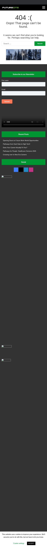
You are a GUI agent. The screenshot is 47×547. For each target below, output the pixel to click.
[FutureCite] (10, 7)
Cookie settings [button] (18, 543)
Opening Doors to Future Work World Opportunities (20, 140)
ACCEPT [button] (31, 543)
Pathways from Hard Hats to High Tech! (16, 144)
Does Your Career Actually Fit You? (15, 147)
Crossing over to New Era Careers (15, 154)
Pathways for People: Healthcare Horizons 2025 (19, 151)
